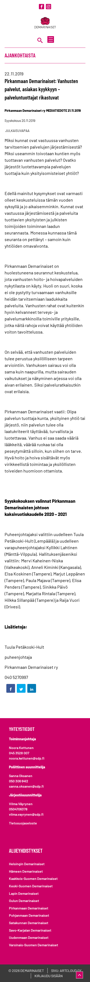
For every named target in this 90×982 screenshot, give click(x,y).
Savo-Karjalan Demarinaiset (30, 930)
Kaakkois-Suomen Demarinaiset (33, 878)
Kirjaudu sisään (49, 976)
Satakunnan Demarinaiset (28, 923)
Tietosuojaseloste (23, 823)
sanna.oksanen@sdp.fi (26, 786)
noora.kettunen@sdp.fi (26, 758)
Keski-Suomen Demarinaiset (31, 886)
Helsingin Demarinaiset (27, 864)
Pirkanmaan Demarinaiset (28, 908)
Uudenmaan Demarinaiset (28, 937)
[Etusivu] (45, 23)
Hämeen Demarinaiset (26, 871)
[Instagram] (48, 6)
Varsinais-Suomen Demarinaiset (33, 945)
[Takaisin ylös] (79, 974)
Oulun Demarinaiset (24, 901)
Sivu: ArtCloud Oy (66, 970)
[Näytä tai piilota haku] (40, 40)
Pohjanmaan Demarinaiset (29, 915)
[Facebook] (41, 6)
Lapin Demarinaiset (24, 893)
